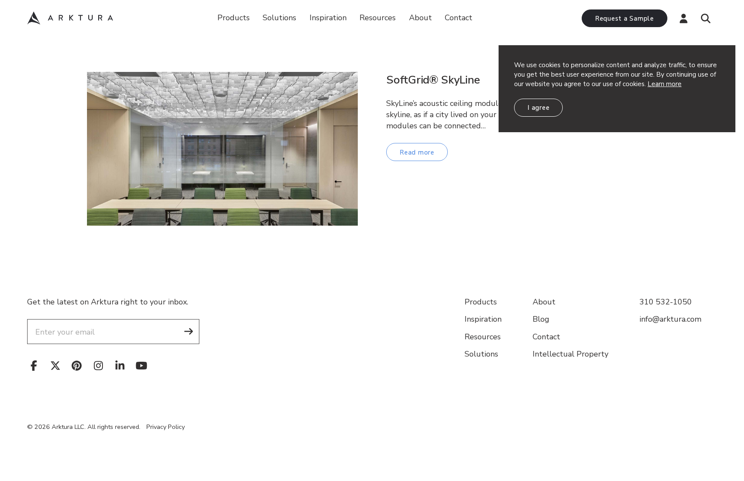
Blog (541, 319)
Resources (483, 337)
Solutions (279, 17)
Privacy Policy (165, 426)
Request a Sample (624, 18)
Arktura (70, 18)
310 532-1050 (665, 302)
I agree (538, 107)
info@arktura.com (670, 319)
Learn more (665, 84)
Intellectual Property (570, 354)
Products (233, 17)
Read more (417, 152)
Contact (458, 17)
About (420, 17)
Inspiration (328, 17)
